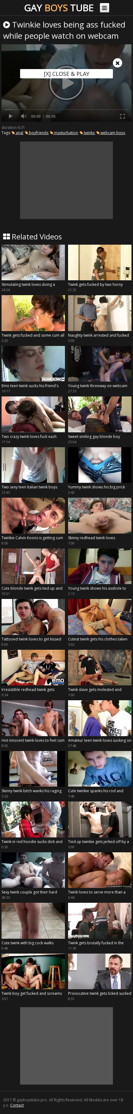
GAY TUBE (59, 7)
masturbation (65, 132)
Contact (17, 1105)
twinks (89, 132)
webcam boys (112, 132)
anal (19, 132)
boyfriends (38, 132)
